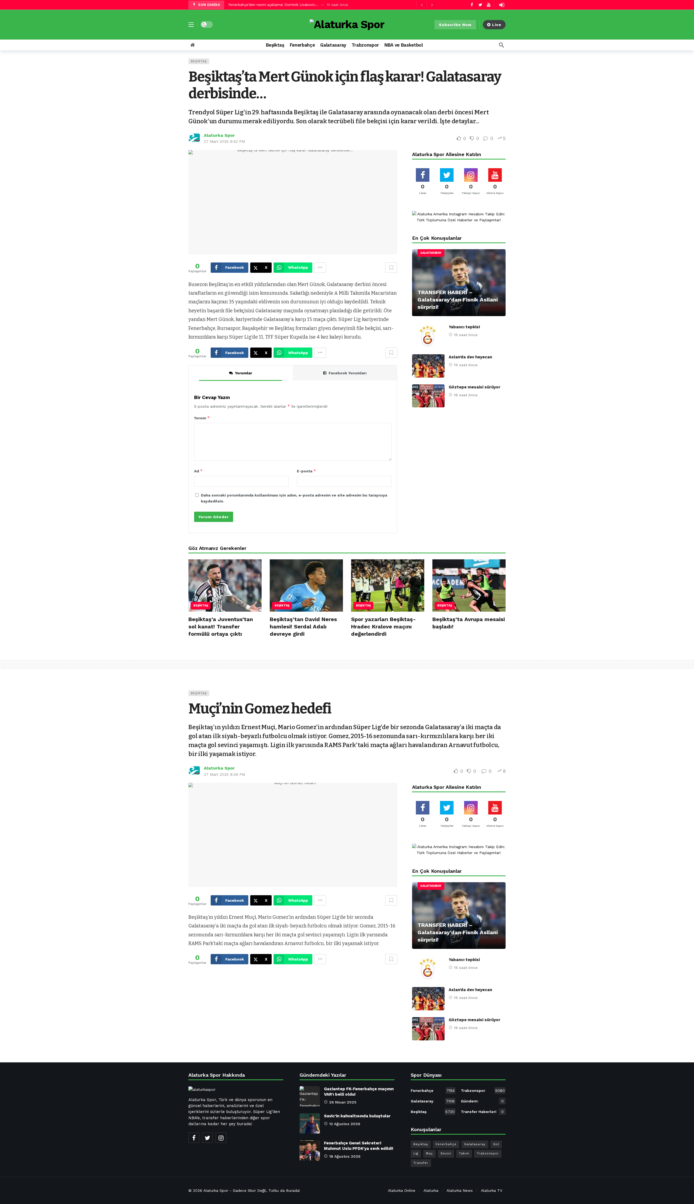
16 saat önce (466, 395)
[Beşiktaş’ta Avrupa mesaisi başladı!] (469, 585)
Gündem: (482, 1101)
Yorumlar (243, 373)
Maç (429, 1153)
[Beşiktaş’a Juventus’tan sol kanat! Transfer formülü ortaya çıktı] (225, 585)
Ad (198, 470)
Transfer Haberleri (482, 1111)
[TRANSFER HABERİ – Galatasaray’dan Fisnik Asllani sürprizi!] (459, 282)
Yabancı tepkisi (464, 326)
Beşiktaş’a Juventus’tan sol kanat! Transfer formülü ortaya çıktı (220, 626)
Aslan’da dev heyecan (470, 357)
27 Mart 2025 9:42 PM (224, 141)
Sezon (446, 1153)
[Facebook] (471, 4)
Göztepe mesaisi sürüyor (474, 387)
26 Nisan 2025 (342, 1102)
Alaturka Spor (219, 135)
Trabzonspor (483, 1090)
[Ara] (501, 45)
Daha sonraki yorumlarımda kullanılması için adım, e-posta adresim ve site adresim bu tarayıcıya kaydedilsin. (294, 498)
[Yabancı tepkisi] (428, 336)
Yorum (202, 417)
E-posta (306, 470)
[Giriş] (501, 5)
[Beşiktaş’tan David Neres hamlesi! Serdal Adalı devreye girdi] (306, 585)
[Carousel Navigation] (426, 5)
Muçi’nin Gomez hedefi (259, 708)
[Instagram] (221, 1137)
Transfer (420, 1163)
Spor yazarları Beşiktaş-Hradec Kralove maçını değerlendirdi (383, 626)
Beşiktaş (199, 61)
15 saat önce (466, 335)
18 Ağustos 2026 (345, 1156)
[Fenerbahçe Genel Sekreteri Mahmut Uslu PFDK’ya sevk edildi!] (310, 1150)
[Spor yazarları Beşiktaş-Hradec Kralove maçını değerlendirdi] (387, 585)
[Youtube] (488, 4)
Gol (496, 1144)
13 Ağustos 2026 (344, 1124)
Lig (415, 1153)
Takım (464, 1153)
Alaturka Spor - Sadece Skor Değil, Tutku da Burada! (251, 1190)
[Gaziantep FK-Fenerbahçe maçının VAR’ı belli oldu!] (310, 1096)
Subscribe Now (455, 24)
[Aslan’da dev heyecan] (428, 366)
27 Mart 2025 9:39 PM (224, 774)
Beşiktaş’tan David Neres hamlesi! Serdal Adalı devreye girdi (303, 626)
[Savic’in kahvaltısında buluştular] (310, 1123)
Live (496, 24)
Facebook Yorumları (348, 373)
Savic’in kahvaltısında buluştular (357, 1116)
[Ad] (459, 217)
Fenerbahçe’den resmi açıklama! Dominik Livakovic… (273, 5)
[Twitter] (480, 4)
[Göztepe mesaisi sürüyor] (428, 396)
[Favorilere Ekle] (391, 267)
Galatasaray (431, 253)
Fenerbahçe (433, 1090)
